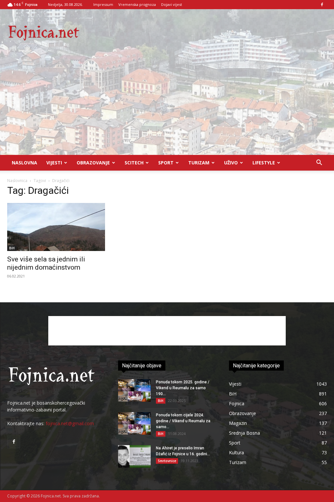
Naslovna (24, 162)
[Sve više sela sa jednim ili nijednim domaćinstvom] (56, 227)
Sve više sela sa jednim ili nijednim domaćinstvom (46, 263)
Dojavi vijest (171, 4)
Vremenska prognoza (137, 4)
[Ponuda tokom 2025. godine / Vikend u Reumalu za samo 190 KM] (134, 390)
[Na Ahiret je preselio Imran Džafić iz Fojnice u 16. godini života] (134, 456)
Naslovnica (17, 180)
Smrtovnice (167, 461)
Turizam (198, 162)
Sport (166, 162)
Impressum (103, 4)
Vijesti (54, 162)
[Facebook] (322, 4)
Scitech (134, 162)
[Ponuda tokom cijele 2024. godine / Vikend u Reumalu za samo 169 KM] (134, 423)
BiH (12, 248)
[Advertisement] (167, 106)
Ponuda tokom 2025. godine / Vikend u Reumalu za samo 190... (182, 388)
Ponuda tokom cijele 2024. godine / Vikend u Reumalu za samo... (183, 421)
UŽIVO (231, 162)
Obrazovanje (93, 162)
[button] (319, 163)
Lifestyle (263, 162)
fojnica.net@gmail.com (70, 423)
